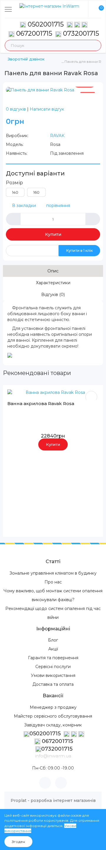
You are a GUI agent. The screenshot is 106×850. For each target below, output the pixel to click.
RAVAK (57, 135)
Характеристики (53, 282)
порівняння (58, 205)
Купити (53, 234)
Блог (53, 640)
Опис (53, 271)
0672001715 (33, 33)
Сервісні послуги (53, 666)
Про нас (53, 582)
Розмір (14, 182)
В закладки (24, 205)
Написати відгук (47, 109)
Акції (53, 649)
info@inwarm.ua (53, 756)
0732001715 (80, 33)
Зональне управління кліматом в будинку (53, 573)
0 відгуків (16, 109)
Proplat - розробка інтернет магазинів (53, 800)
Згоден (18, 841)
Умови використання (53, 675)
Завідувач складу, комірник (53, 725)
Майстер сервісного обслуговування (53, 716)
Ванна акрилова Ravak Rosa (40, 403)
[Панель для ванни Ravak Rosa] (40, 89)
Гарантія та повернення (53, 657)
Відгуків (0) (53, 294)
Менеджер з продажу (53, 707)
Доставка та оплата (53, 684)
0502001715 (45, 24)
